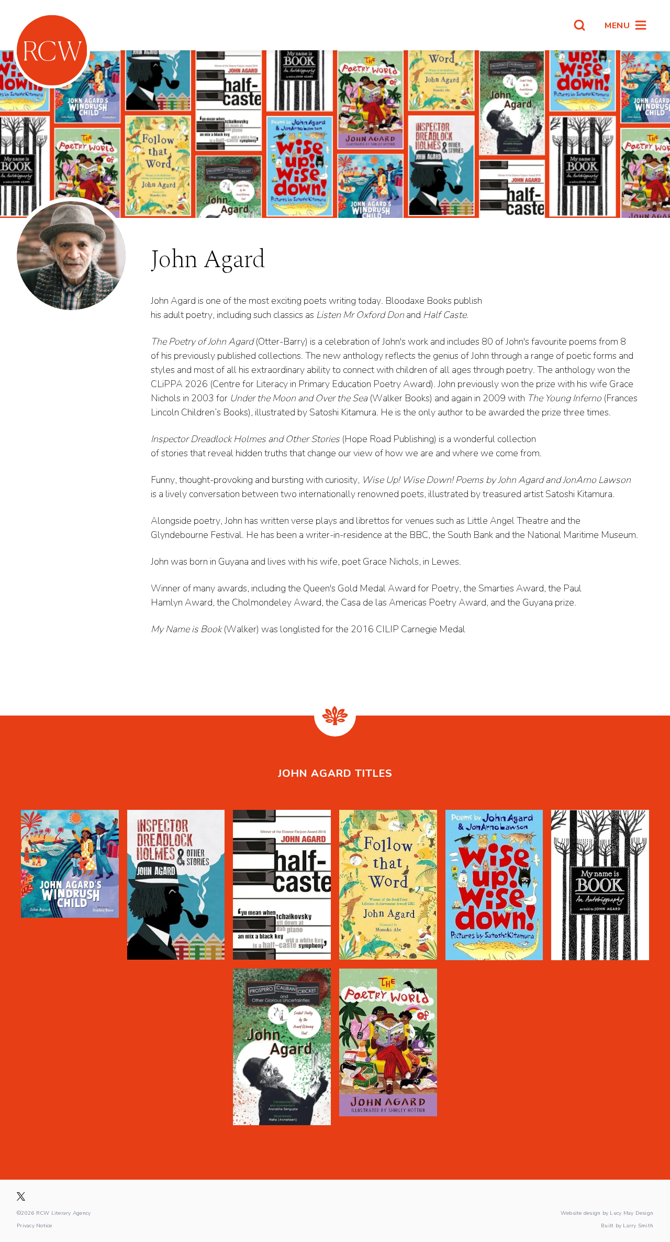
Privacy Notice (34, 1225)
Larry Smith (638, 1225)
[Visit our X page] (21, 1196)
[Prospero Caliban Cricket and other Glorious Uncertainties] (282, 1046)
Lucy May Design (631, 1213)
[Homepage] (52, 50)
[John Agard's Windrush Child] (70, 885)
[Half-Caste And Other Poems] (282, 885)
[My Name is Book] (600, 885)
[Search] (579, 25)
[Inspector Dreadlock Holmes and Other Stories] (176, 885)
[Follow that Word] (388, 885)
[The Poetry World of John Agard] (388, 1046)
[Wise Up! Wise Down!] (494, 885)
